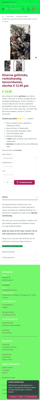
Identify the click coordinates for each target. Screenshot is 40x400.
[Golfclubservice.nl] (12, 9)
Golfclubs (10, 16)
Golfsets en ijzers (21, 16)
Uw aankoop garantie (9, 315)
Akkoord (13, 397)
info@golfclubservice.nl (9, 290)
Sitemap (4, 373)
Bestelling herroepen (8, 377)
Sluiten (21, 397)
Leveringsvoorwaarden (9, 347)
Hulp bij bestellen (7, 323)
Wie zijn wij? (6, 344)
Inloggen (5, 307)
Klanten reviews (7, 359)
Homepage (5, 370)
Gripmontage (6, 357)
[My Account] (28, 9)
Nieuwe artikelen (7, 368)
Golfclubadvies (6, 354)
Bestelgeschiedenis (8, 312)
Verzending (5, 330)
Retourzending (7, 333)
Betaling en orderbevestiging (11, 325)
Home (3, 16)
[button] (36, 58)
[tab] (20, 197)
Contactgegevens (7, 305)
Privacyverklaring (31, 397)
